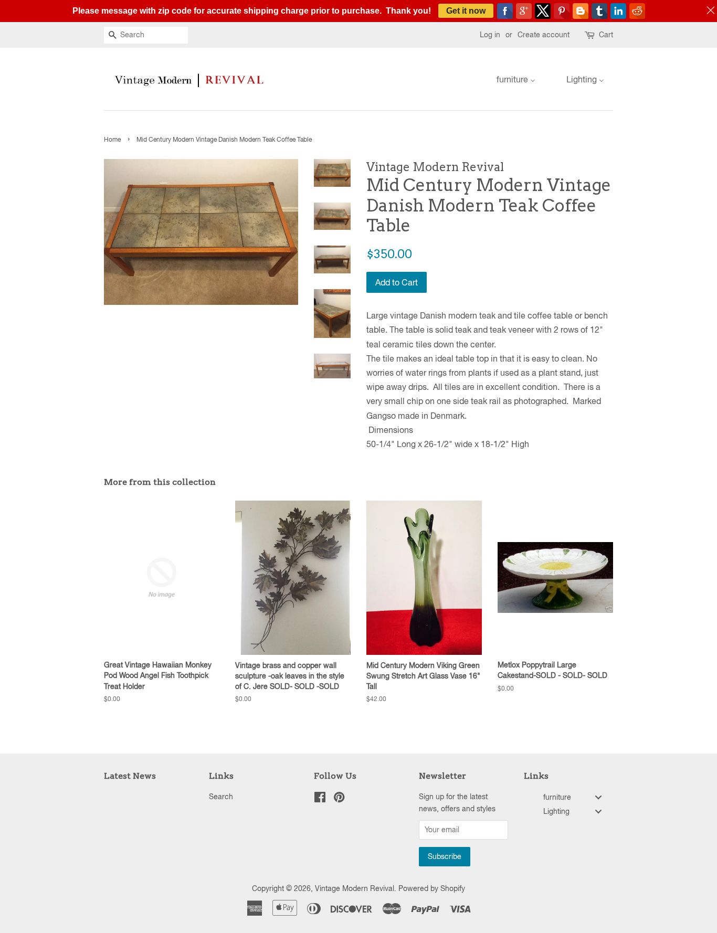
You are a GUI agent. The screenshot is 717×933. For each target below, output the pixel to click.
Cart (606, 34)
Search (221, 796)
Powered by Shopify (431, 888)
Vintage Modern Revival (354, 888)
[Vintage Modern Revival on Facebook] (320, 799)
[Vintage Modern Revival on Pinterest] (339, 799)
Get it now (466, 10)
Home (112, 139)
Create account (544, 34)
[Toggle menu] (598, 796)
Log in (490, 34)
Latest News (130, 776)
